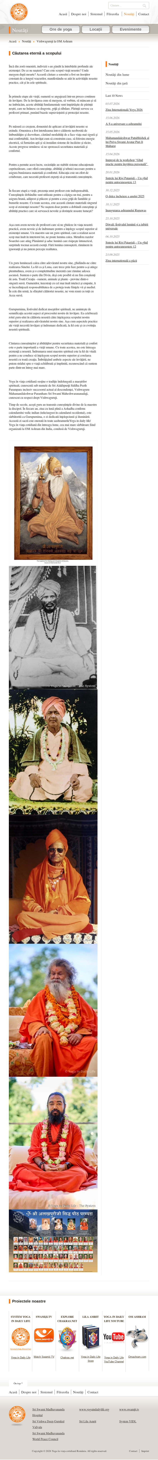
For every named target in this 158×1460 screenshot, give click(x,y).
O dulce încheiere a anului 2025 (125, 196)
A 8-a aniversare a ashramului (124, 124)
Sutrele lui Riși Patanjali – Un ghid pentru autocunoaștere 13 (127, 180)
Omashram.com (137, 1356)
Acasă (63, 14)
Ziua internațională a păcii (121, 260)
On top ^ (18, 1383)
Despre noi (78, 14)
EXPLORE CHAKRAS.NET (67, 1319)
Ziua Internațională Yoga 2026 (124, 110)
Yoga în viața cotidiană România (19, 14)
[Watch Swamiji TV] (44, 1350)
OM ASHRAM (137, 1317)
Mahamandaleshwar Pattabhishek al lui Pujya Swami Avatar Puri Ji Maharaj (127, 142)
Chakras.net (67, 1357)
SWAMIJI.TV (44, 1317)
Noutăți (129, 14)
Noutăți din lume (117, 74)
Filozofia (113, 14)
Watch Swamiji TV (44, 1356)
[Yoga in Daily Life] (20, 1351)
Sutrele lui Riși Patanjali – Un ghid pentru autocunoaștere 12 (127, 244)
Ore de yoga (61, 29)
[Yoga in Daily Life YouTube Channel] (114, 1351)
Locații (96, 29)
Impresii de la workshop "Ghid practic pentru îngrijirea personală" (127, 162)
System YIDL (127, 1421)
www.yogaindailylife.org (94, 1409)
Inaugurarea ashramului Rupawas (126, 210)
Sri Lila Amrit (87, 1421)
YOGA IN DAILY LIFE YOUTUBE (114, 1319)
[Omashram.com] (137, 1350)
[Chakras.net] (67, 1351)
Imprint (145, 1451)
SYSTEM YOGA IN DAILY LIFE (20, 1319)
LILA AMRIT (90, 1317)
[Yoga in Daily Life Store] (90, 1350)
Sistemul (96, 14)
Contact (143, 14)
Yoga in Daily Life (20, 1357)
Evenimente (130, 29)
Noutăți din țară (117, 83)
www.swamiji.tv (129, 1409)
